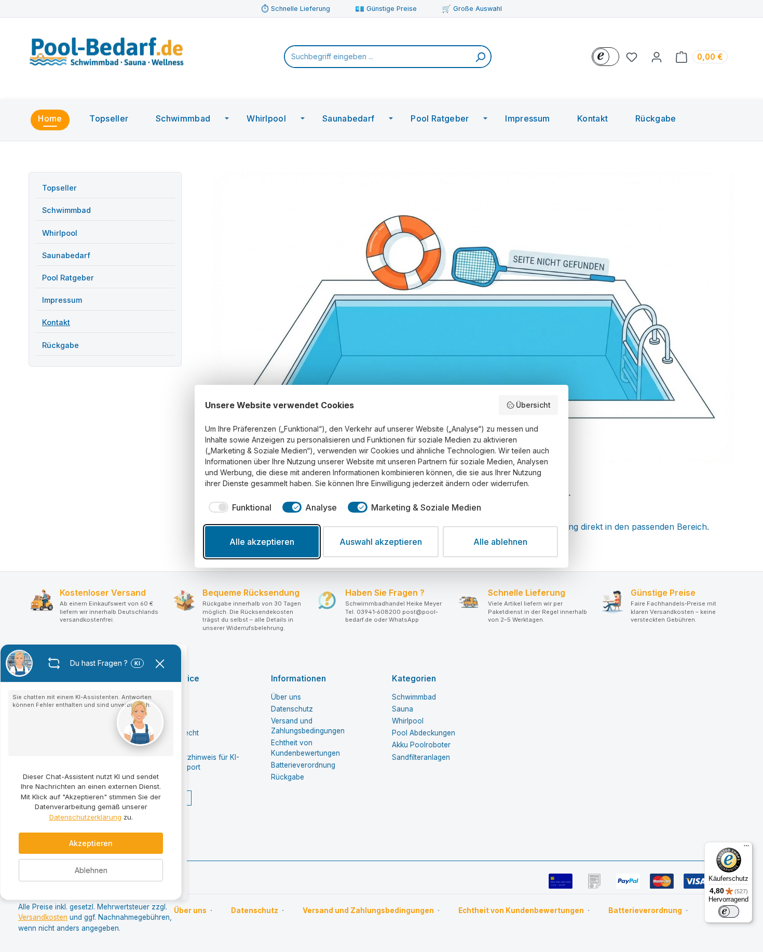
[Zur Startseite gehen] (106, 54)
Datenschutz (292, 709)
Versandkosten (42, 917)
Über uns (286, 697)
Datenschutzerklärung (85, 817)
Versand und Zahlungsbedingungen (368, 910)
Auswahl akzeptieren (380, 542)
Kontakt (56, 322)
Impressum (62, 300)
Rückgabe (60, 345)
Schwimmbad (66, 210)
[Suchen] (480, 56)
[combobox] (377, 56)
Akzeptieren (91, 843)
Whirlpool (59, 233)
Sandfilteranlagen (421, 757)
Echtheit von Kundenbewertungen (521, 910)
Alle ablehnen (500, 542)
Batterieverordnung (303, 765)
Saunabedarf (66, 255)
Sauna (402, 709)
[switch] (728, 911)
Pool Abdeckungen (423, 733)
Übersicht (533, 404)
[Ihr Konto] (656, 56)
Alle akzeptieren (261, 542)
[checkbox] (238, 507)
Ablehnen (91, 870)
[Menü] (746, 848)
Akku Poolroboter (421, 745)
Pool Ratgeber (68, 277)
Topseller (59, 187)
